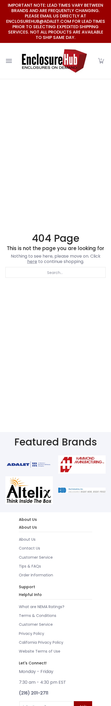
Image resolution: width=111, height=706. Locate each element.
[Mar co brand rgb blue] (29, 464)
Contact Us (29, 548)
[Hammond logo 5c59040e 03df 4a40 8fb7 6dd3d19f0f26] (82, 464)
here (32, 261)
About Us (27, 539)
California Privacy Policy (41, 642)
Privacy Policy (31, 633)
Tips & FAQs (30, 566)
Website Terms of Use (39, 651)
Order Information (36, 575)
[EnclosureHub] (54, 61)
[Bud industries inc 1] (82, 490)
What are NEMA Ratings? (41, 606)
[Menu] (8, 61)
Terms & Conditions (37, 615)
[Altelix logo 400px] (29, 490)
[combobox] (55, 272)
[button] (101, 61)
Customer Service (36, 557)
